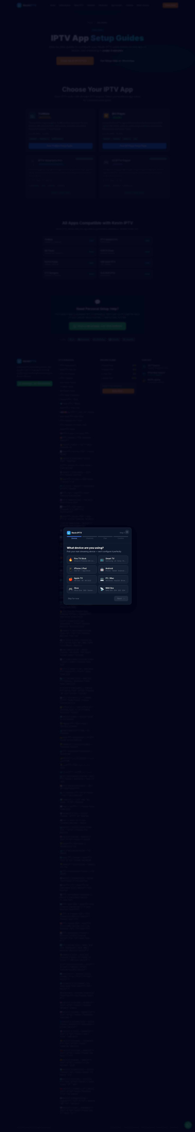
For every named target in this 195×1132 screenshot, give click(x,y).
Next (119, 598)
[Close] (127, 532)
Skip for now (73, 598)
